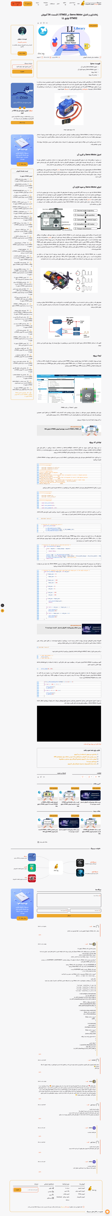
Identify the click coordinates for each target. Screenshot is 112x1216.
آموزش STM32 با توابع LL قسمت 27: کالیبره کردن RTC (23, 344)
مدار (58, 170)
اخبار (58, 4)
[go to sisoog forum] (87, 872)
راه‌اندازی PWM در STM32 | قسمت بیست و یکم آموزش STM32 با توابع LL (22, 306)
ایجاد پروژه (94, 72)
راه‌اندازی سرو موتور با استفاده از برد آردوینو (85, 754)
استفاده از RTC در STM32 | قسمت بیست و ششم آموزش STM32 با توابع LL (22, 338)
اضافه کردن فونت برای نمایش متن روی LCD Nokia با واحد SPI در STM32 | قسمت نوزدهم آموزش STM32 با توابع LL (22, 291)
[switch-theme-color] (2, 605)
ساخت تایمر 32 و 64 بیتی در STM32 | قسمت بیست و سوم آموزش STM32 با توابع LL (22, 319)
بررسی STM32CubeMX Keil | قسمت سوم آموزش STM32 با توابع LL (22, 191)
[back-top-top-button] (2, 610)
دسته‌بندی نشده (93, 26)
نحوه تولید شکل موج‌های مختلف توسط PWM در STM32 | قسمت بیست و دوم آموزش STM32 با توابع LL (23, 312)
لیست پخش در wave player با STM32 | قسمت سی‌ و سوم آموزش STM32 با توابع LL (22, 383)
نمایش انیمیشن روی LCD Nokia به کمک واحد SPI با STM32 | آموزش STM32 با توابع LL (23, 299)
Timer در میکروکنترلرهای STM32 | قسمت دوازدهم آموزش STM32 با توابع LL (22, 244)
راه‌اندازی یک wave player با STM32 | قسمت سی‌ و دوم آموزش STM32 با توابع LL (22, 376)
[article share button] (41, 23)
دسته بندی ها (72, 4)
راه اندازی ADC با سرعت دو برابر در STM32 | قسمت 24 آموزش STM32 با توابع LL (23, 325)
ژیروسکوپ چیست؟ (92, 762)
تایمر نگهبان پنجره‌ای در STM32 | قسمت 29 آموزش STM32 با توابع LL (23, 356)
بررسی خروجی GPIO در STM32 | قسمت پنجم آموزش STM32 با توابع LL (22, 203)
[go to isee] (25, 868)
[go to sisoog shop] (86, 863)
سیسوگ (66, 89)
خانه (78, 4)
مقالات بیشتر (22, 53)
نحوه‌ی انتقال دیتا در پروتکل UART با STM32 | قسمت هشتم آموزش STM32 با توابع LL (23, 218)
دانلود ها (64, 4)
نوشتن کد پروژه (93, 75)
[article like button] (44, 23)
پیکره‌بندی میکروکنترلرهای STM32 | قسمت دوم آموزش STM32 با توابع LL (23, 186)
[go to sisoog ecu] (25, 857)
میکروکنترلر (85, 89)
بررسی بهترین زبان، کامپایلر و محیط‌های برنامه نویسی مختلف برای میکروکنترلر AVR (75, 757)
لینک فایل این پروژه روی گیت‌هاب (92, 744)
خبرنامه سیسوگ (28, 63)
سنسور (89, 200)
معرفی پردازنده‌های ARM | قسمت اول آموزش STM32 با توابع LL (23, 180)
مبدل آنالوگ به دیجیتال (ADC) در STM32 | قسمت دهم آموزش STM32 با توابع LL (23, 231)
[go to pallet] (24, 878)
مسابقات (52, 4)
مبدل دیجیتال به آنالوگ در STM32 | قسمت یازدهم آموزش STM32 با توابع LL (22, 238)
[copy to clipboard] (47, 23)
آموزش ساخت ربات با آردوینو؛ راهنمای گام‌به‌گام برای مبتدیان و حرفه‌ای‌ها (78, 759)
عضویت (17, 1190)
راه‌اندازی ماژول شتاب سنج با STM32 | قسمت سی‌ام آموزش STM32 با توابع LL (22, 363)
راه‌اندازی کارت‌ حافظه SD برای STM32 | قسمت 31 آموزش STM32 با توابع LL (22, 370)
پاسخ (40, 935)
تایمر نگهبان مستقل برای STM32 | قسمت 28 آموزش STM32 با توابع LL (23, 350)
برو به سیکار (22, 122)
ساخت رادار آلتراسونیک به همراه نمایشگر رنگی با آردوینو (82, 764)
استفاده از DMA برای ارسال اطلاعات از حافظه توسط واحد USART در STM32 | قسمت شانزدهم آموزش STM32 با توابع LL (22, 272)
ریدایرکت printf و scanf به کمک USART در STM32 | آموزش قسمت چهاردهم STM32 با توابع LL (22, 258)
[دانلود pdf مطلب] (38, 23)
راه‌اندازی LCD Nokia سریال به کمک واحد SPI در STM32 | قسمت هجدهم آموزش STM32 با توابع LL (22, 284)
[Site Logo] (91, 4)
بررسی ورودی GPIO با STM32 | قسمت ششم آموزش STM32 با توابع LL (22, 208)
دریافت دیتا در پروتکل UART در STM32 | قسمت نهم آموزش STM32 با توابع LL (22, 225)
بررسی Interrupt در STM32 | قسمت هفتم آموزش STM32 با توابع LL (22, 212)
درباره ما (37, 4)
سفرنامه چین (46, 4)
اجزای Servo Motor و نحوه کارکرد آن (87, 70)
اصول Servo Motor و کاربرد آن (89, 67)
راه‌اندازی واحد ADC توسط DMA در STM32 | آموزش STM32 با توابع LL (22, 264)
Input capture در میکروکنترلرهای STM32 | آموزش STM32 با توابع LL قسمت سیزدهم (22, 251)
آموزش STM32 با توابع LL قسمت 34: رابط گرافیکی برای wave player (22, 389)
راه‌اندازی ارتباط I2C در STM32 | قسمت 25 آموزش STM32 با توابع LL (23, 332)
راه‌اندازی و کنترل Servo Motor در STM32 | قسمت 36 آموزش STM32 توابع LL (23, 394)
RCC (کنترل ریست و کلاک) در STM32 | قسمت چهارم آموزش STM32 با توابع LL (22, 197)
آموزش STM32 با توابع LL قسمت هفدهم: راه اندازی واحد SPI (23, 278)
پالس (49, 237)
